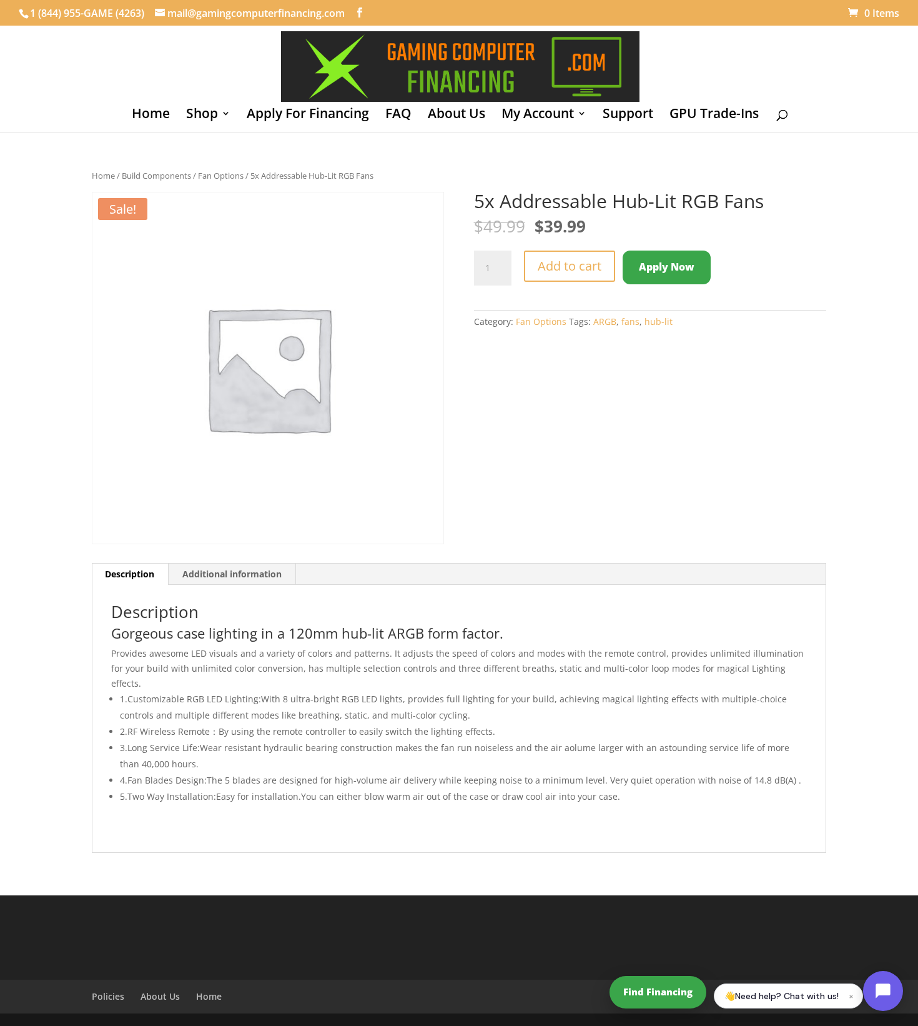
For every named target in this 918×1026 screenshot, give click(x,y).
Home (151, 115)
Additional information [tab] (232, 574)
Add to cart (569, 265)
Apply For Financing (308, 115)
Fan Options (221, 175)
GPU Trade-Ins (714, 115)
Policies (108, 996)
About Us (456, 115)
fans (630, 321)
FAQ (398, 115)
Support (628, 115)
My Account (537, 115)
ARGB (604, 321)
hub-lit (658, 321)
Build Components (156, 175)
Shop (202, 115)
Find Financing (658, 991)
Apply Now (666, 267)
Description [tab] (129, 574)
